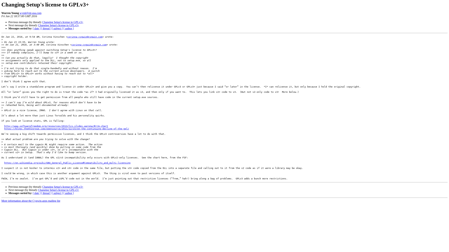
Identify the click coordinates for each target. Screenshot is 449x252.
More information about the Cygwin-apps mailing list (30, 200)
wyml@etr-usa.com (30, 13)
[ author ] (68, 28)
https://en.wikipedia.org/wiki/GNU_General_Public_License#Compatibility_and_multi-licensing (67, 163)
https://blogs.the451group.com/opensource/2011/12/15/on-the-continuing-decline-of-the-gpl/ (66, 128)
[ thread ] (46, 28)
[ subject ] (57, 28)
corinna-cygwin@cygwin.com (84, 37)
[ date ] (37, 28)
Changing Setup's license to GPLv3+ (62, 22)
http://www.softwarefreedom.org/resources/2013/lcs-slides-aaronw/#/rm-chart (56, 126)
